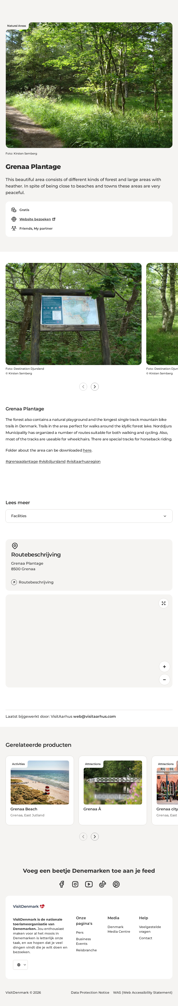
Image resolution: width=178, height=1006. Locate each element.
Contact (145, 938)
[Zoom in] (164, 666)
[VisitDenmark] (29, 906)
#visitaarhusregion (84, 461)
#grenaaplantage (22, 461)
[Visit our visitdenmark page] (89, 884)
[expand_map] (164, 603)
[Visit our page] (75, 884)
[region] (89, 640)
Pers (79, 932)
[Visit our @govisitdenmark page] (103, 884)
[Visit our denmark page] (61, 884)
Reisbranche (86, 950)
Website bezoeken (35, 219)
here (87, 450)
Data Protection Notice (90, 992)
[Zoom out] (164, 679)
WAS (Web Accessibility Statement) (142, 992)
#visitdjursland (52, 461)
